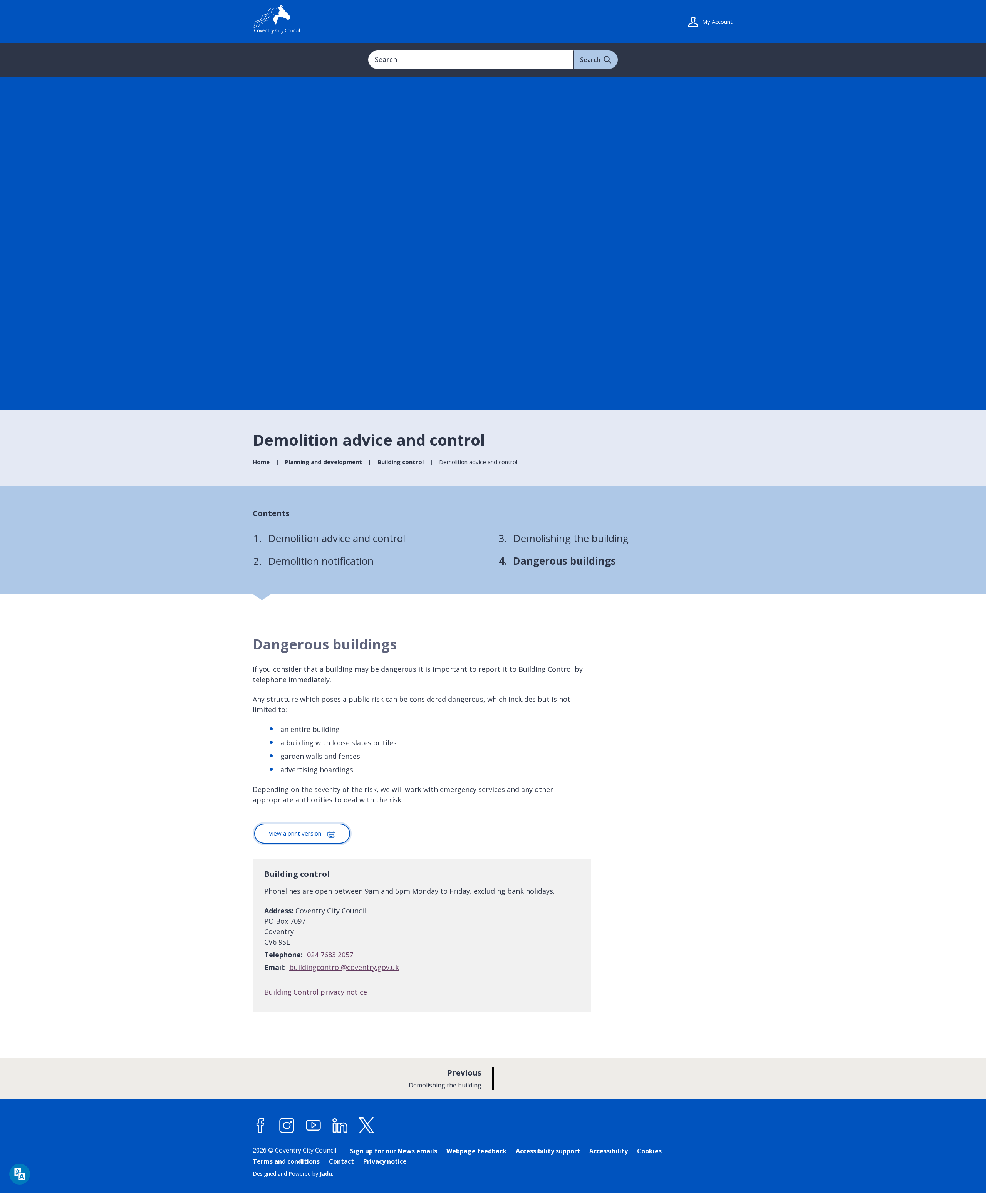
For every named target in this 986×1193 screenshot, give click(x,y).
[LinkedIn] (340, 1125)
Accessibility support (548, 1151)
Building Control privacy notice (315, 992)
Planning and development (323, 462)
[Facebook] (260, 1125)
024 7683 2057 (330, 954)
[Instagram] (287, 1125)
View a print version (296, 833)
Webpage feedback (476, 1151)
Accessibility (608, 1151)
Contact (341, 1161)
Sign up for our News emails (393, 1151)
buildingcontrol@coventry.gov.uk (344, 967)
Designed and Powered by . (293, 1173)
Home (261, 462)
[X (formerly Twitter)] (366, 1125)
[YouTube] (313, 1125)
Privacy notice (385, 1161)
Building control (400, 462)
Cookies (649, 1151)
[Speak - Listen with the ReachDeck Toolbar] (19, 1174)
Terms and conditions (286, 1161)
